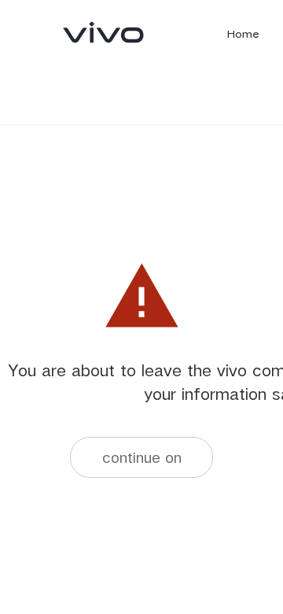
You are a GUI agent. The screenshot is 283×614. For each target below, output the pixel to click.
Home (243, 34)
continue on (142, 457)
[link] (104, 32)
